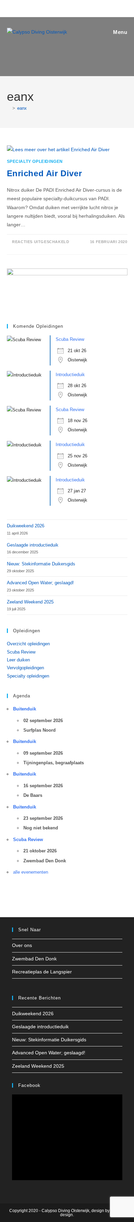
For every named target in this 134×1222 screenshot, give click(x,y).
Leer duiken (18, 659)
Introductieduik (70, 374)
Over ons (22, 945)
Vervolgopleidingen (25, 667)
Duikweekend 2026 (25, 525)
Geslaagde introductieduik (32, 545)
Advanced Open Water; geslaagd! (40, 582)
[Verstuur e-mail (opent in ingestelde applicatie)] (72, 7)
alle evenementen (30, 872)
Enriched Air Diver (44, 173)
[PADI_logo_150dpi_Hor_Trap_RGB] (67, 289)
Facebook (29, 1085)
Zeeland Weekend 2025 (30, 601)
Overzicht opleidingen (28, 643)
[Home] (8, 108)
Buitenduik (24, 708)
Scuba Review (70, 339)
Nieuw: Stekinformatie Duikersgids (41, 563)
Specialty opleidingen (35, 161)
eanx (22, 108)
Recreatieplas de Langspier (42, 971)
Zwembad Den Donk (34, 958)
